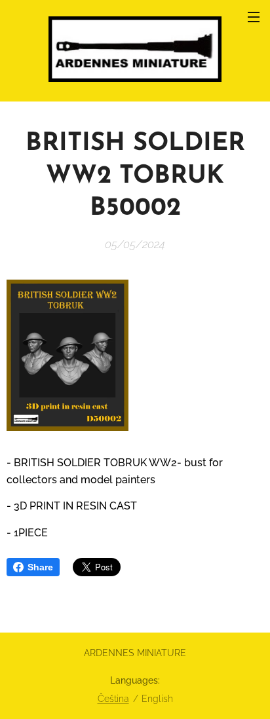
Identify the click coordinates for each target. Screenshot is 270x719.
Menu (254, 16)
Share (40, 567)
